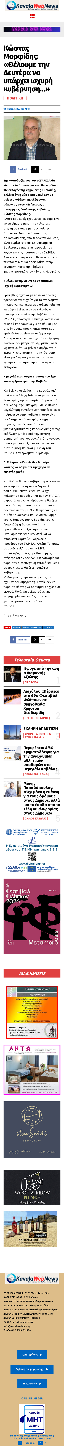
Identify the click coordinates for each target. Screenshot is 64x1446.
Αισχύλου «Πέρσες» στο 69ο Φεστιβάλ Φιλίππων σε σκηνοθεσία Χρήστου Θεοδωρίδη (41, 702)
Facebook (30, 1443)
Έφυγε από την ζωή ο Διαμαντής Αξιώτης (41, 672)
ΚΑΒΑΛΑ (16, 628)
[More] (50, 169)
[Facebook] (20, 1443)
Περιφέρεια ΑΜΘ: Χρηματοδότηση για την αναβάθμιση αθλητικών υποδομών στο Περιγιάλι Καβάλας (41, 758)
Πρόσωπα (31, 682)
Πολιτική (15, 98)
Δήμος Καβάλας (36, 818)
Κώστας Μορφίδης (32, 628)
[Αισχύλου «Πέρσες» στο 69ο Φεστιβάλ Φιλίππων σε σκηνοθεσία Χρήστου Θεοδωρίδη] (12, 696)
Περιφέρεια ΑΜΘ (36, 774)
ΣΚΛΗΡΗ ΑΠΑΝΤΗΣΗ (40, 728)
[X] (40, 1443)
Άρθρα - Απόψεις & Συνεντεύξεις (38, 735)
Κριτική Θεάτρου (37, 718)
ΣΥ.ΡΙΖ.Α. (48, 628)
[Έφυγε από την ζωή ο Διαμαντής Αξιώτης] (12, 674)
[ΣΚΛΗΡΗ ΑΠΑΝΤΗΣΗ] (12, 732)
